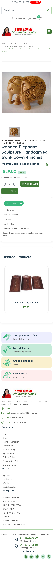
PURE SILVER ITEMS (12, 497)
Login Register (9, 487)
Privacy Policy (9, 449)
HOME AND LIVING (11, 513)
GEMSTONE (8, 517)
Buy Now (10, 191)
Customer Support (20, 2)
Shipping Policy (9, 465)
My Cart (6, 475)
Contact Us (8, 445)
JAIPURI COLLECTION (18, 44)
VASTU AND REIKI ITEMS (14, 524)
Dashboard (8, 479)
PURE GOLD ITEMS (11, 520)
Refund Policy (9, 457)
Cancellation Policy (11, 461)
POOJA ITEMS (9, 501)
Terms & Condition (11, 442)
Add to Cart (31, 183)
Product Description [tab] (14, 203)
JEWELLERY (8, 509)
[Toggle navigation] (49, 31)
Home (3, 44)
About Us (7, 438)
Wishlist (6, 483)
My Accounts (8, 453)
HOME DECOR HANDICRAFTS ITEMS (19, 46)
